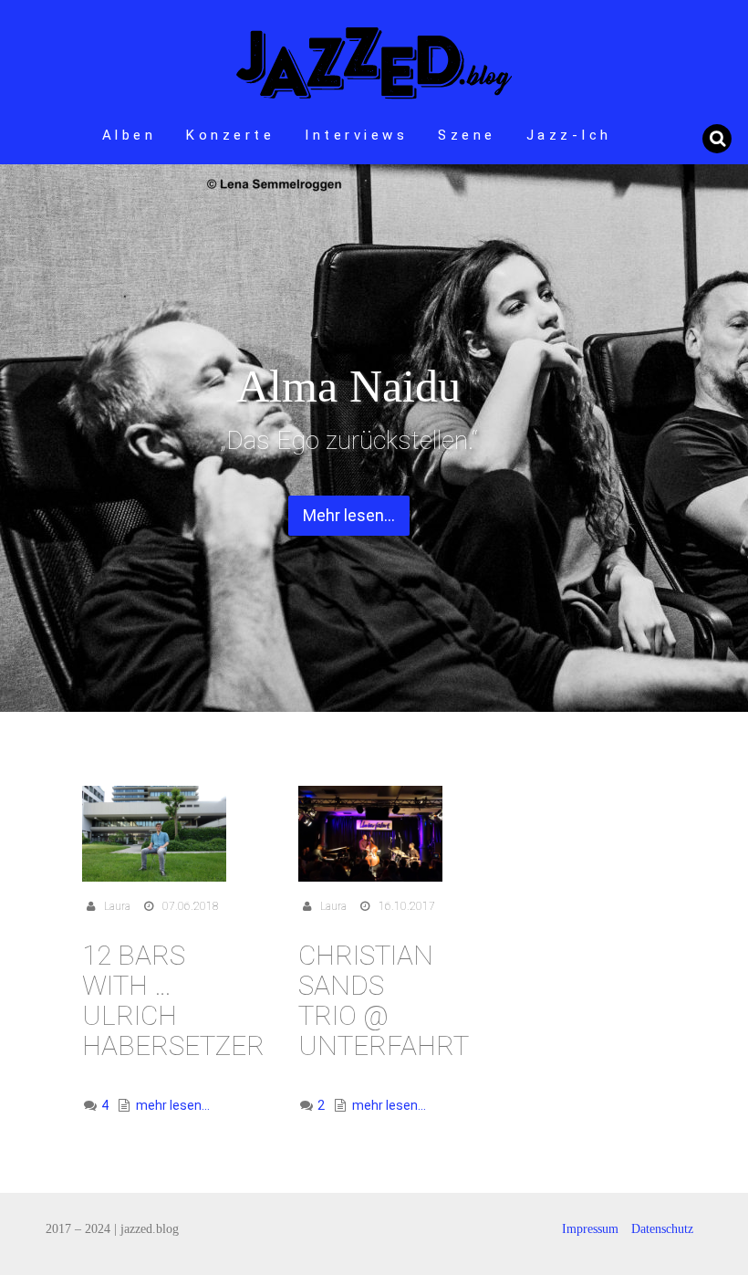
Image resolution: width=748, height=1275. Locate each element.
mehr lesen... (173, 1105)
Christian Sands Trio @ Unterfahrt (383, 1000)
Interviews (356, 135)
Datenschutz (662, 1229)
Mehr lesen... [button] (349, 515)
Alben (129, 135)
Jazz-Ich (569, 135)
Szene (467, 135)
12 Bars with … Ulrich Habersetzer (173, 1000)
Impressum (590, 1229)
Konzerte (230, 135)
